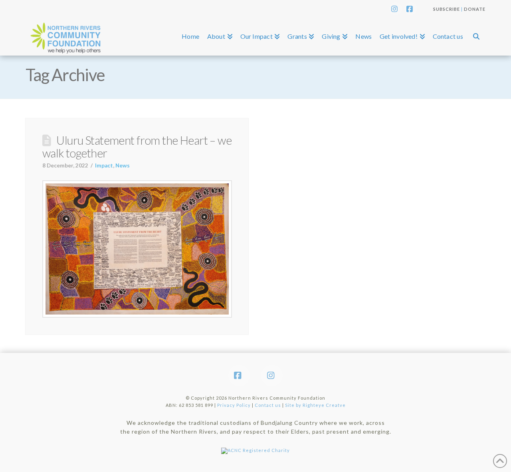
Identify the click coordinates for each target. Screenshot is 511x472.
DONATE (474, 9)
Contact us (268, 405)
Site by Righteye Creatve (315, 405)
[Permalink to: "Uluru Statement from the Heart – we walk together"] (137, 249)
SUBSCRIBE (446, 9)
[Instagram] (395, 8)
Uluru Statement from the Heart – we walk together (137, 146)
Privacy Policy (234, 405)
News (122, 165)
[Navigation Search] (476, 36)
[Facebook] (410, 8)
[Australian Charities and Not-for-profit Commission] (255, 448)
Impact (104, 165)
